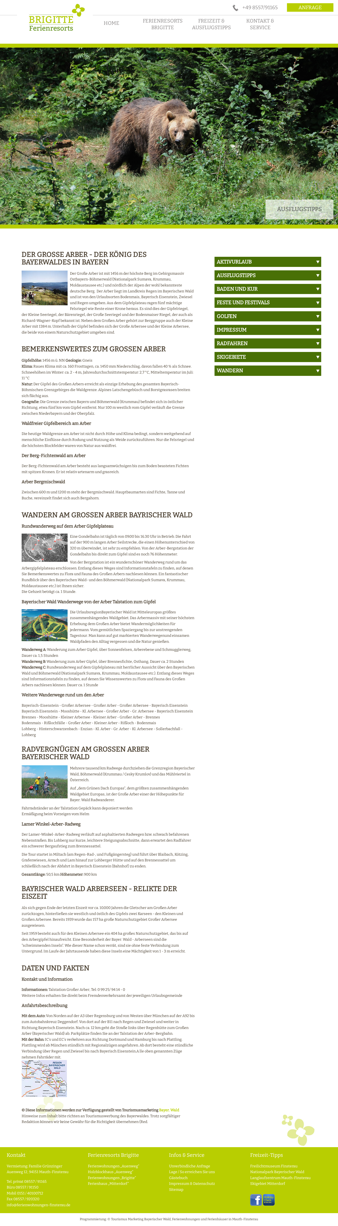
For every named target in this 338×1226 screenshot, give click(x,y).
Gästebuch (178, 1178)
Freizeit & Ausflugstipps (211, 24)
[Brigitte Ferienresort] (55, 32)
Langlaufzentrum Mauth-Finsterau (280, 1178)
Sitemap (176, 1189)
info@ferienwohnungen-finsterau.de (38, 1205)
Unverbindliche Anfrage (189, 1166)
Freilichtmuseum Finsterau (274, 1166)
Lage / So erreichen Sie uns (192, 1172)
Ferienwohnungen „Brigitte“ (112, 1178)
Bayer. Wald (169, 1110)
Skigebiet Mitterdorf (267, 1183)
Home (111, 23)
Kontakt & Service (260, 24)
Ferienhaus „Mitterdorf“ (108, 1183)
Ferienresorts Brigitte (163, 24)
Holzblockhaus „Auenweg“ (110, 1172)
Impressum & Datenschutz (192, 1183)
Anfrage (310, 7)
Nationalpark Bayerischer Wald (277, 1172)
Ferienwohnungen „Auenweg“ (113, 1166)
